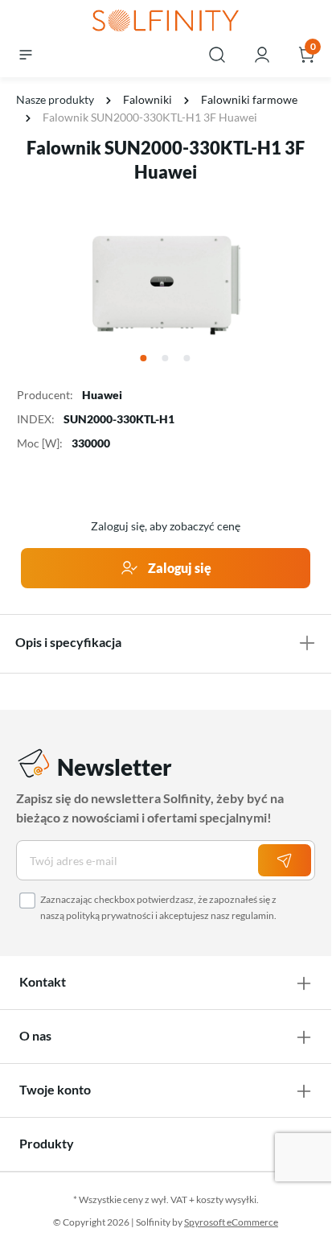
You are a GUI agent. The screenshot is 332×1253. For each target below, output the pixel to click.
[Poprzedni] (26, 283)
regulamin (253, 915)
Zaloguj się (178, 567)
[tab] (165, 642)
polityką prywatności (110, 915)
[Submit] (284, 860)
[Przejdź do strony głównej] (165, 21)
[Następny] (304, 283)
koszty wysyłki (226, 1199)
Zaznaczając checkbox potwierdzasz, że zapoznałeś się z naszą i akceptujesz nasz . (158, 907)
